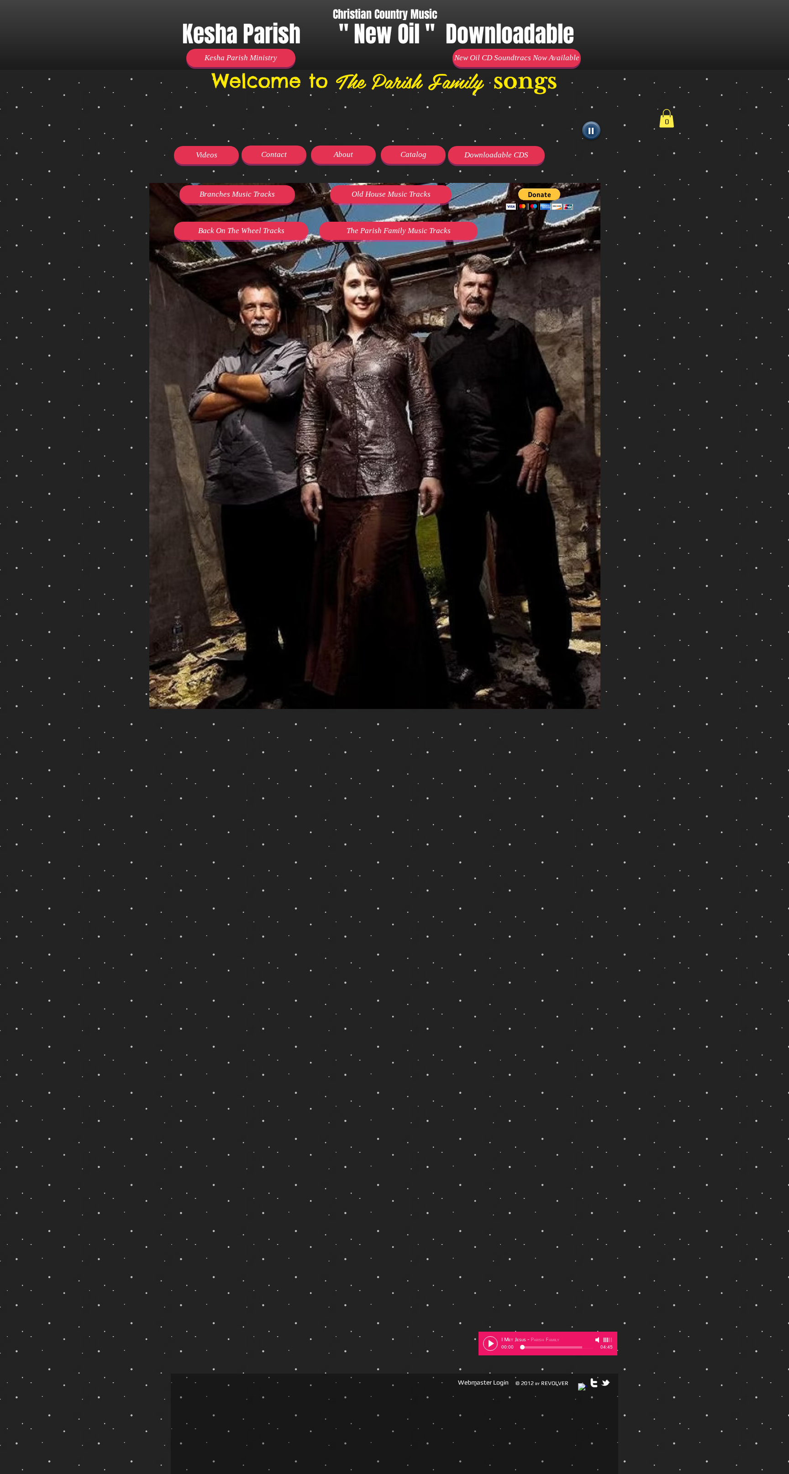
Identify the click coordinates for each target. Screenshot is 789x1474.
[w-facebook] (582, 1387)
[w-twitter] (594, 1382)
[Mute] (598, 1339)
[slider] (608, 1340)
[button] (539, 199)
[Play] (591, 130)
